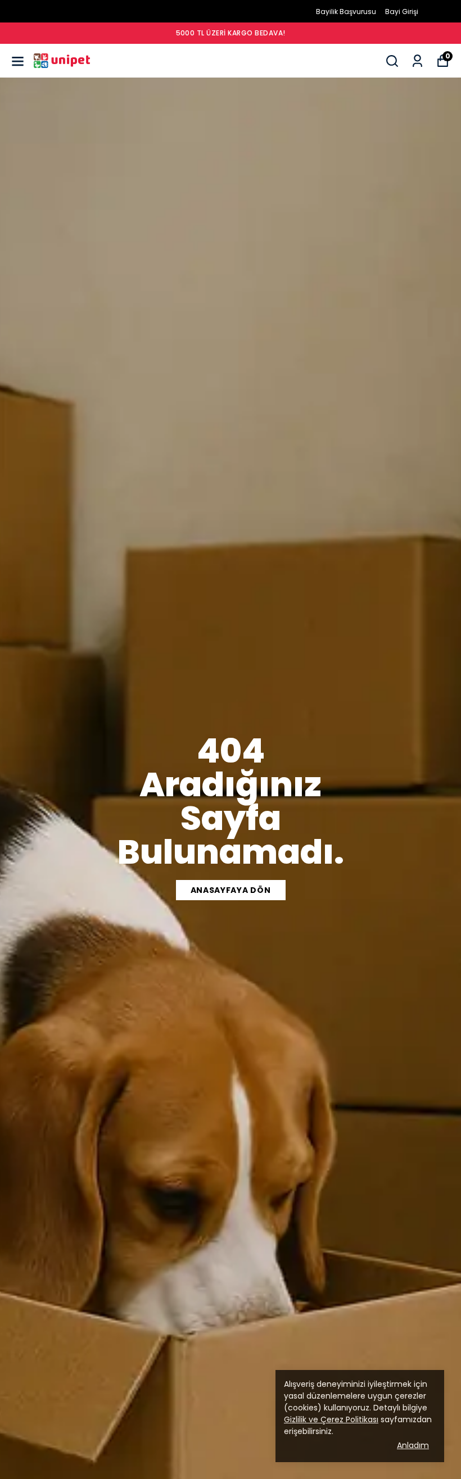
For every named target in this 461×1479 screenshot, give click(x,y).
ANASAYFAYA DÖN (231, 890)
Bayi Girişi (401, 11)
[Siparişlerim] (417, 61)
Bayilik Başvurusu (346, 11)
